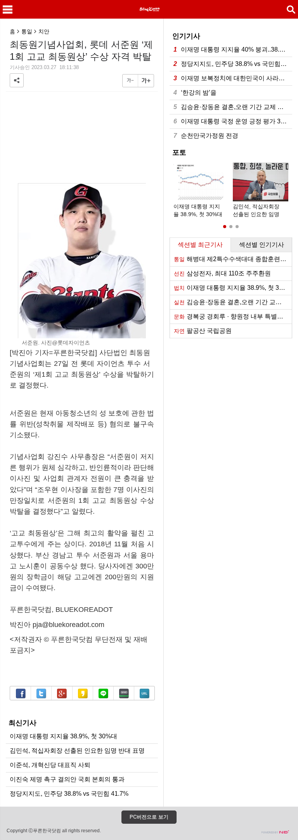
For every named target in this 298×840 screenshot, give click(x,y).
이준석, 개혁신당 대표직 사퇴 (50, 765)
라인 (103, 693)
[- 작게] (130, 80)
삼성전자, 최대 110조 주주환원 (222, 273)
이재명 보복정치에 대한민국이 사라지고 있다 (232, 78)
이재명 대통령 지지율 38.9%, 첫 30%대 (63, 736)
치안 (43, 31)
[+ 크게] (146, 80)
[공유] (17, 80)
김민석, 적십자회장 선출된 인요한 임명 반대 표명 (77, 750)
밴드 (124, 693)
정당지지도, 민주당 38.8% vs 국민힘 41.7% (69, 793)
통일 (26, 31)
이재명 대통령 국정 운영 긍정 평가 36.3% (232, 121)
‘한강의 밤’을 (195, 92)
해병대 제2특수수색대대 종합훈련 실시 (233, 259)
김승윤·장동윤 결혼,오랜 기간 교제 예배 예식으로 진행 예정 (232, 107)
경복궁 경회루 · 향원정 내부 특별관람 (231, 316)
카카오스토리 (83, 693)
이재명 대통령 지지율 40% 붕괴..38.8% (230, 49)
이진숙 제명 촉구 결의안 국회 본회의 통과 (67, 779)
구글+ (62, 693)
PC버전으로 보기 (149, 817)
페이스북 (21, 693)
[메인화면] (149, 9)
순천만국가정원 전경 (205, 135)
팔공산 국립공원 (203, 330)
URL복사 (144, 693)
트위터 (41, 693)
